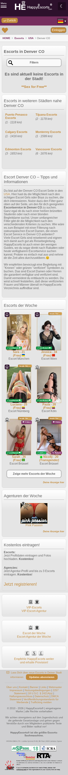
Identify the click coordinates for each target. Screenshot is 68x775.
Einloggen (58, 30)
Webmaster (55, 687)
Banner (34, 687)
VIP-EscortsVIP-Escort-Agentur (34, 609)
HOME (6, 38)
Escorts (19, 38)
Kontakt (23, 687)
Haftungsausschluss (20, 696)
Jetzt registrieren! (20, 584)
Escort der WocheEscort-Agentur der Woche (34, 635)
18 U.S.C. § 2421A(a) (40, 693)
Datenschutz (42, 696)
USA (31, 38)
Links (43, 687)
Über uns (11, 687)
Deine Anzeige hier (53, 482)
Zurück (11, 20)
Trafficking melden (41, 702)
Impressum (16, 690)
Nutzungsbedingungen (38, 690)
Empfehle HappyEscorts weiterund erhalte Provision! (34, 660)
